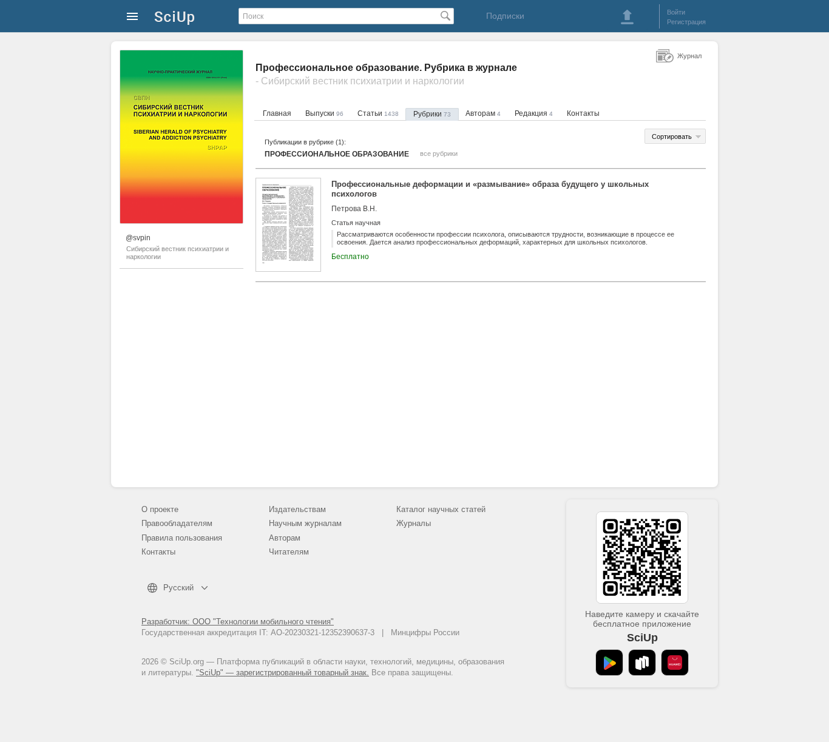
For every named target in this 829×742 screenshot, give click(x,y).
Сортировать (672, 136)
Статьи (378, 113)
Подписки (505, 16)
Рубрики (432, 114)
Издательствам (297, 509)
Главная (277, 113)
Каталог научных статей (441, 509)
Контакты (583, 113)
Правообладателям (176, 523)
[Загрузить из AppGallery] (675, 662)
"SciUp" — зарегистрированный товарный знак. (282, 672)
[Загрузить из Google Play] (609, 662)
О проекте (159, 509)
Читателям (289, 551)
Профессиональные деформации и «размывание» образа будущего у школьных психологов (490, 189)
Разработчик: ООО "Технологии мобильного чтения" (237, 621)
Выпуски (324, 113)
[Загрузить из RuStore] (642, 662)
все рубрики (439, 153)
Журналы (413, 523)
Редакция (534, 113)
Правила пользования (181, 537)
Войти (676, 12)
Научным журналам (305, 523)
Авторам (483, 113)
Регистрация (686, 21)
